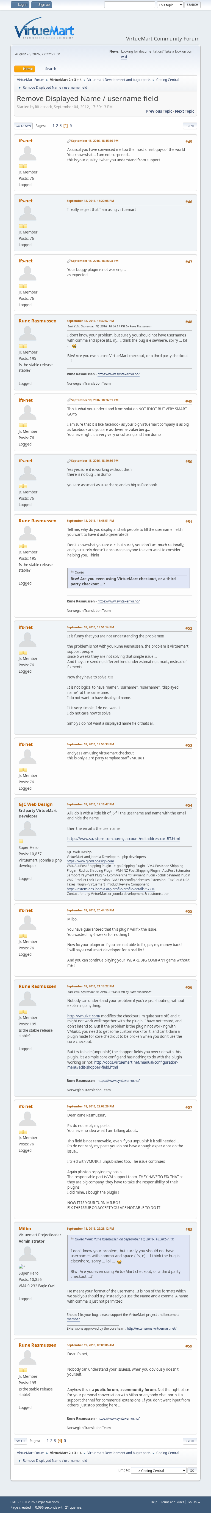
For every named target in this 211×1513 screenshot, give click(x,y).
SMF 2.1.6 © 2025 (22, 1502)
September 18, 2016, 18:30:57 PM (90, 321)
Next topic (184, 111)
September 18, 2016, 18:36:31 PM (94, 400)
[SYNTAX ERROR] (21, 376)
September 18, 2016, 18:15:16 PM (94, 140)
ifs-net (26, 141)
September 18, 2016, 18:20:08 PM (90, 201)
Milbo (25, 1229)
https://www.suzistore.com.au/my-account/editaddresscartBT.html (123, 838)
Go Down (23, 126)
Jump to (123, 1470)
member (73, 1319)
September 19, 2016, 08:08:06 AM (90, 1345)
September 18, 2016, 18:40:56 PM (94, 460)
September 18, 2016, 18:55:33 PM (90, 744)
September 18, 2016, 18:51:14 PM (90, 627)
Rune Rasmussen (38, 321)
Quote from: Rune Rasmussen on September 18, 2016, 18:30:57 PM (124, 1239)
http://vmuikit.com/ (83, 1016)
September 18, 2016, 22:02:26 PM (90, 1106)
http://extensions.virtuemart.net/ (151, 1328)
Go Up (20, 1441)
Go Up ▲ (194, 1502)
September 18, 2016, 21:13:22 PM (90, 986)
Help (154, 1502)
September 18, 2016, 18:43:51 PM (90, 520)
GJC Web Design (36, 804)
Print (190, 126)
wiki (124, 57)
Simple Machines (47, 1502)
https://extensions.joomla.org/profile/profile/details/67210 (111, 889)
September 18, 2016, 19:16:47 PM (90, 804)
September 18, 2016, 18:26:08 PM (94, 261)
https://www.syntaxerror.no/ (119, 374)
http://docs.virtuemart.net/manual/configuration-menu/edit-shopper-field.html (122, 1065)
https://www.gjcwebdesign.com (90, 861)
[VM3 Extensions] (21, 1292)
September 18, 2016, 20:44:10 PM (90, 910)
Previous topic (159, 111)
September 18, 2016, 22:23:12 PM (90, 1228)
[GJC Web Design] (21, 872)
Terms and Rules (172, 1502)
